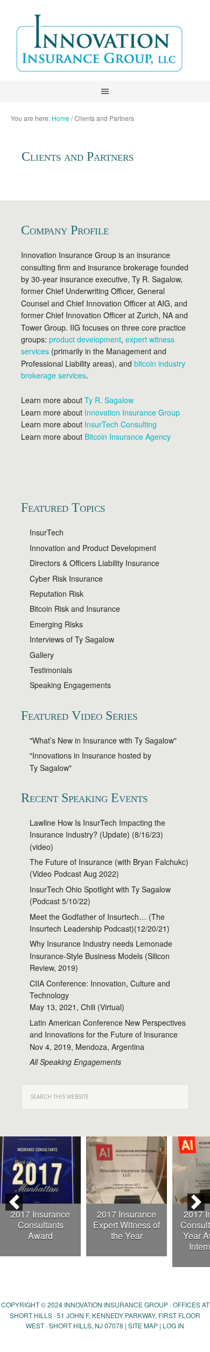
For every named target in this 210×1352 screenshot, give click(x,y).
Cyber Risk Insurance (66, 578)
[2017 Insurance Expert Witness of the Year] (126, 1170)
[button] (14, 1202)
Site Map (143, 1325)
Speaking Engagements (70, 684)
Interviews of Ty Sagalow (72, 639)
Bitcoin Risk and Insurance (75, 608)
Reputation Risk (56, 593)
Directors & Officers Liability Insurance (94, 562)
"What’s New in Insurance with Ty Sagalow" (103, 740)
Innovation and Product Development (93, 547)
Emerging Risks (56, 624)
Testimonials (51, 669)
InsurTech (47, 532)
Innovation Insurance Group (105, 46)
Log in (173, 1325)
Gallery (42, 654)
